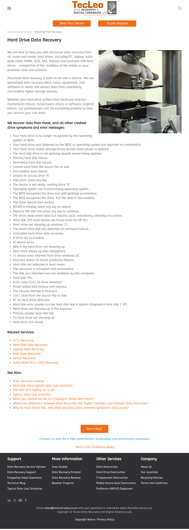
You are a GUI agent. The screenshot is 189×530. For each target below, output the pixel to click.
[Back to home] (94, 8)
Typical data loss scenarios (32, 394)
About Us (146, 466)
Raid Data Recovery (27, 353)
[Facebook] (26, 500)
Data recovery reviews (28, 381)
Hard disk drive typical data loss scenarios (42, 385)
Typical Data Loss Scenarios (24, 488)
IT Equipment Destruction (112, 477)
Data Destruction (107, 466)
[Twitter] (15, 500)
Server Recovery (24, 358)
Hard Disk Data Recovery (30, 345)
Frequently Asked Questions (24, 477)
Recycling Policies (152, 477)
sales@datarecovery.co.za (60, 508)
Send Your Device (72, 23)
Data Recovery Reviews (66, 477)
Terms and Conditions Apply (94, 447)
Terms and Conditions (154, 483)
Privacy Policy (105, 519)
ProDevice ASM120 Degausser (114, 488)
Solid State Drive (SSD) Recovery (35, 362)
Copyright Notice (85, 519)
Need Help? (94, 429)
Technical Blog (16, 483)
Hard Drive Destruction (110, 472)
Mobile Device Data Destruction (116, 483)
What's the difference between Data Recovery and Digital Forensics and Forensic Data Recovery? (80, 403)
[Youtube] (20, 500)
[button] (9, 8)
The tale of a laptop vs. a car (34, 390)
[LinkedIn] (9, 500)
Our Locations (149, 472)
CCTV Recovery (23, 340)
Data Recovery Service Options (26, 466)
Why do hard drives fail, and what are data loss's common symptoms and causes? (71, 407)
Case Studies (60, 466)
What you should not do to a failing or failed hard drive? (53, 399)
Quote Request (117, 23)
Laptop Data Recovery (28, 349)
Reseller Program (63, 483)
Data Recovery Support (21, 472)
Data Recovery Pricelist (66, 472)
